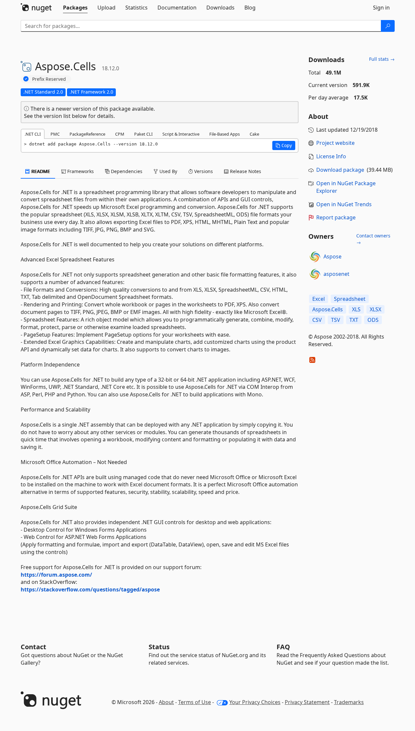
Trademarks (349, 702)
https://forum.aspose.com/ (56, 574)
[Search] (388, 26)
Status (159, 646)
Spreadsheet (349, 298)
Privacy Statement (307, 702)
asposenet (336, 273)
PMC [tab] (55, 134)
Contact (33, 646)
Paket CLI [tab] (143, 134)
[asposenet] (315, 274)
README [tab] (40, 171)
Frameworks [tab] (80, 171)
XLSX (375, 309)
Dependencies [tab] (126, 171)
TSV (335, 319)
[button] (283, 145)
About (166, 702)
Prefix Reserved (49, 79)
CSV (317, 319)
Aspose (332, 256)
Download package (340, 169)
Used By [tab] (167, 171)
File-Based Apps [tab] (224, 134)
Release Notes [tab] (245, 171)
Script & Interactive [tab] (180, 134)
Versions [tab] (203, 171)
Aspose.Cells (327, 309)
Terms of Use (194, 702)
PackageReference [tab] (87, 134)
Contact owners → (373, 239)
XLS (356, 309)
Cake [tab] (254, 134)
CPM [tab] (119, 134)
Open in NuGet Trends (344, 204)
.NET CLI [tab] (33, 134)
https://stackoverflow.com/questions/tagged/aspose (90, 589)
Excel (318, 298)
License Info (331, 156)
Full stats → (382, 59)
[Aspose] (315, 257)
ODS (373, 319)
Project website (335, 142)
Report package (336, 217)
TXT (353, 319)
